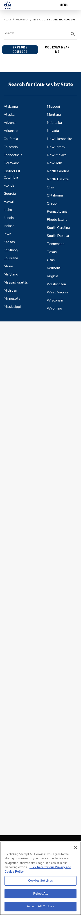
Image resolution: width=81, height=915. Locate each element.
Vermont (54, 268)
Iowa (7, 233)
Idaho (8, 209)
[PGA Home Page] (8, 5)
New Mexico (57, 155)
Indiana (9, 225)
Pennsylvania (57, 211)
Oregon (52, 203)
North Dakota (58, 179)
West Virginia (57, 292)
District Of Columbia (12, 174)
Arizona (10, 122)
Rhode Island (57, 219)
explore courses (20, 50)
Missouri (53, 106)
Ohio (50, 187)
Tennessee (56, 243)
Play (7, 19)
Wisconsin (55, 300)
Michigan (10, 290)
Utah (51, 260)
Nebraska (54, 122)
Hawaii (9, 201)
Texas (52, 251)
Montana (54, 114)
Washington (56, 284)
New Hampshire (59, 138)
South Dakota (58, 235)
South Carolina (58, 227)
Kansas (9, 242)
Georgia (10, 193)
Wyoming (54, 308)
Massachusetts (16, 282)
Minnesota (12, 298)
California (11, 138)
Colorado (11, 146)
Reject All (40, 894)
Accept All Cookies (40, 906)
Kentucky (11, 250)
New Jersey (56, 146)
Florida (9, 185)
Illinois (9, 217)
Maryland (11, 274)
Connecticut (13, 155)
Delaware (11, 163)
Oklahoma (55, 195)
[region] (40, 878)
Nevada (53, 130)
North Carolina (58, 171)
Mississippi (12, 306)
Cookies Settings (40, 881)
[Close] (76, 848)
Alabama (11, 106)
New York (54, 163)
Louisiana (11, 258)
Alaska (22, 19)
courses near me (57, 50)
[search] (72, 34)
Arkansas (11, 130)
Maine (8, 266)
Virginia (52, 276)
